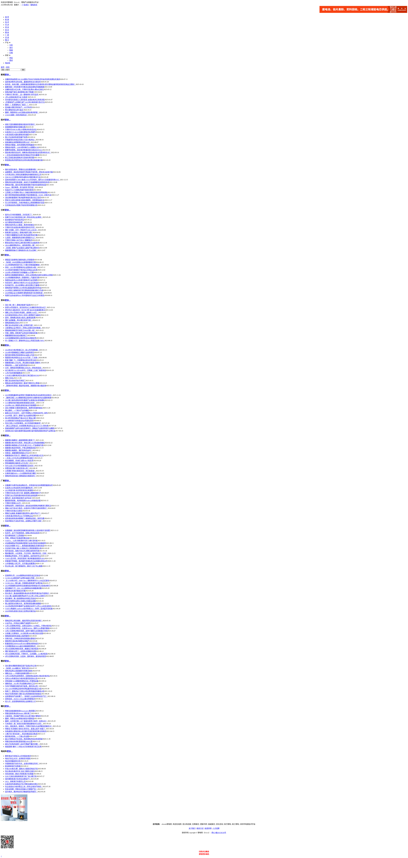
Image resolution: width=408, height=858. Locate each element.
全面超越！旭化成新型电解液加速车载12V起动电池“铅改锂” (27, 530)
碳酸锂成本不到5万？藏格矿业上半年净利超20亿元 (24, 455)
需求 (11, 60)
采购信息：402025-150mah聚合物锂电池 (20, 699)
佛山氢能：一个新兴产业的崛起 (17, 410)
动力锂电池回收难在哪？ (14, 222)
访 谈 (7, 37)
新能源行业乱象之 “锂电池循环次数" (19, 232)
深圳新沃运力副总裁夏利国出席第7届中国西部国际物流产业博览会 (30, 431)
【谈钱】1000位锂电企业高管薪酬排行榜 (20, 262)
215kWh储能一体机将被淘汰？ (16, 115)
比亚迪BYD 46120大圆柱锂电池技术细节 (20, 132)
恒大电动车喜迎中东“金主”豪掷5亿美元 (20, 771)
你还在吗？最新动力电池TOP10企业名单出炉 (22, 283)
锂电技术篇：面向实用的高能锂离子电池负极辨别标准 (25, 185)
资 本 (7, 27)
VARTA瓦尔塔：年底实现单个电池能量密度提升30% (24, 558)
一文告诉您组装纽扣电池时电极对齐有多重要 (22, 155)
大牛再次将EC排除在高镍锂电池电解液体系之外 (23, 174)
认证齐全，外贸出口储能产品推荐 (18, 623)
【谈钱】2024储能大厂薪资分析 (17, 668)
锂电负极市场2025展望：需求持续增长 (19, 225)
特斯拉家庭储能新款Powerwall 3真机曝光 (20, 711)
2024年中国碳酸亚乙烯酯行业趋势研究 (19, 352)
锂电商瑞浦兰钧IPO (12, 323)
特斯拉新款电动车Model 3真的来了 (18, 713)
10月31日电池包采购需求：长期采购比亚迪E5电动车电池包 (27, 676)
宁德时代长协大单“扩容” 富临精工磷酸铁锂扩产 (23, 493)
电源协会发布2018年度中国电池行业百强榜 (21, 280)
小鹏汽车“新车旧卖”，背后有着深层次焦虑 (21, 734)
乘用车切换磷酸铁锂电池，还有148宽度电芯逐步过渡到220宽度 (29, 275)
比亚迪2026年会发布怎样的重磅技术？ (19, 488)
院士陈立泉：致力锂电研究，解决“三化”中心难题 (23, 566)
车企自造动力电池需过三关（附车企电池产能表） (23, 786)
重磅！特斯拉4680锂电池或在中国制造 (19, 718)
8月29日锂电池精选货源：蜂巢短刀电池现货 (21, 649)
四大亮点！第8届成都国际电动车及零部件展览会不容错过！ (27, 593)
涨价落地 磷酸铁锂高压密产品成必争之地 (20, 666)
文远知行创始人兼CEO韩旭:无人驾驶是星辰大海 (23, 548)
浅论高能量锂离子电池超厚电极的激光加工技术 (23, 197)
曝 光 (7, 40)
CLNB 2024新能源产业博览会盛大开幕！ (20, 578)
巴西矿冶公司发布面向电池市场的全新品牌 (21, 495)
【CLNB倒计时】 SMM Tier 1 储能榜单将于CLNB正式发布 (27, 580)
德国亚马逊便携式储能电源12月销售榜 (19, 260)
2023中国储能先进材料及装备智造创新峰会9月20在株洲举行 (27, 586)
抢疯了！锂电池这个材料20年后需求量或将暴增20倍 (24, 691)
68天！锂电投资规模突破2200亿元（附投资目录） (23, 368)
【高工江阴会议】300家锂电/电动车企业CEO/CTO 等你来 (26, 426)
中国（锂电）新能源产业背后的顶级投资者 (21, 333)
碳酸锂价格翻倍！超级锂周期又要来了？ (20, 440)
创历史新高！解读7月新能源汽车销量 (19, 774)
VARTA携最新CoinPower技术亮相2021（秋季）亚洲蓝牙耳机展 (28, 609)
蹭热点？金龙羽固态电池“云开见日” (18, 498)
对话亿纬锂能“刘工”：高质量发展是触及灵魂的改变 (24, 546)
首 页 (7, 17)
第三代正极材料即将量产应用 (16, 137)
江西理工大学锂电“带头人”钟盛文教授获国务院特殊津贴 (26, 192)
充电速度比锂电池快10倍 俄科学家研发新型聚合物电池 (25, 731)
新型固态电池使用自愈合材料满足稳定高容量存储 (23, 160)
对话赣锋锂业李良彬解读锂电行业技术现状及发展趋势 (25, 543)
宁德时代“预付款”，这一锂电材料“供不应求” (22, 94)
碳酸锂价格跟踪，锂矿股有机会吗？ (18, 450)
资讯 (7, 67)
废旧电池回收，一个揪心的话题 (17, 736)
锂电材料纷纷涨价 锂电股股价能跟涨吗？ (20, 476)
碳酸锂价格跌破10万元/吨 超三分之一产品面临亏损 (24, 445)
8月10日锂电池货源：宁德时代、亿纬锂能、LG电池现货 (26, 654)
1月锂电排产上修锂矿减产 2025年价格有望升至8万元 (25, 102)
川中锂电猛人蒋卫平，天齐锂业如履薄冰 (20, 563)
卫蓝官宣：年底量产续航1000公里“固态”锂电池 (23, 716)
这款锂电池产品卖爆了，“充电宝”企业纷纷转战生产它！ (26, 696)
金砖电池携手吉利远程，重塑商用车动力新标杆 (23, 82)
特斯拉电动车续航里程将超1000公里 (18, 741)
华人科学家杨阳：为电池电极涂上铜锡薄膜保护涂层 (24, 203)
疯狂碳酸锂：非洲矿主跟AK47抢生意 (19, 460)
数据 (11, 50)
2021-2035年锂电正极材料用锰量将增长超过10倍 (23, 689)
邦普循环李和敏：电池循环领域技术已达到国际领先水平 (26, 561)
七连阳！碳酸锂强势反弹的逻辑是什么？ (20, 237)
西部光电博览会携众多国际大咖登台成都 (20, 601)
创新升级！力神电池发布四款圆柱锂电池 (20, 638)
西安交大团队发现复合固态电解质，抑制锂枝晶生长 (24, 200)
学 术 (7, 25)
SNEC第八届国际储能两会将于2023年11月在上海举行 (25, 596)
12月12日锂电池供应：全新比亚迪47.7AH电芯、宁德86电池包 (28, 626)
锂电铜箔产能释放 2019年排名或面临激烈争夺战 (23, 288)
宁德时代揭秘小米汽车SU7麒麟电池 (18, 240)
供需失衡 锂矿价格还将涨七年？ (17, 468)
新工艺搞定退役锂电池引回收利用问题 (19, 157)
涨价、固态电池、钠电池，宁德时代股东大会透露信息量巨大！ (29, 726)
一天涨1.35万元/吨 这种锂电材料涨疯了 (19, 458)
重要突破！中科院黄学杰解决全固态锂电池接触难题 (24, 87)
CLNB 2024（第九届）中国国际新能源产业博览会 (23, 583)
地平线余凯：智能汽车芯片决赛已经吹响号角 (22, 551)
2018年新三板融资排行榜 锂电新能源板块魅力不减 (24, 290)
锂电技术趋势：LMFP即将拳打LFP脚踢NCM (22, 147)
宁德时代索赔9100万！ (13, 503)
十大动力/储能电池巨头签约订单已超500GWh (22, 375)
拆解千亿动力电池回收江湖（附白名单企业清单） (23, 217)
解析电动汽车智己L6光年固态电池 (18, 756)
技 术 (7, 22)
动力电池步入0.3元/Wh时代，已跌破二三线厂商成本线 (25, 370)
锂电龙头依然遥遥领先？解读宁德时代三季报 (22, 383)
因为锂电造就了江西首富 (14, 535)
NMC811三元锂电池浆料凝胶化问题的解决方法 (22, 177)
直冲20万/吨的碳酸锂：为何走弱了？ (19, 215)
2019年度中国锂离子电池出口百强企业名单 (21, 270)
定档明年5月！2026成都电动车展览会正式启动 (22, 575)
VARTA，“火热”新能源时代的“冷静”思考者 (21, 540)
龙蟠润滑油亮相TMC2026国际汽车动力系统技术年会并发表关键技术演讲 (32, 79)
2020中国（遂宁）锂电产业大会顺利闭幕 (20, 415)
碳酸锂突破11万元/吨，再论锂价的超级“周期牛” (23, 363)
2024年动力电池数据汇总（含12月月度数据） (22, 350)
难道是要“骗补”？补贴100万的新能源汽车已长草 (23, 746)
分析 (11, 45)
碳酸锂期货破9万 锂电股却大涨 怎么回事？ (21, 250)
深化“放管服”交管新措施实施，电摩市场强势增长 (23, 408)
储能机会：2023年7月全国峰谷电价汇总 (20, 683)
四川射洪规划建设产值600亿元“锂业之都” (20, 418)
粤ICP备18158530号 (219, 833)
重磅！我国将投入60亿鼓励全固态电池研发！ (22, 112)
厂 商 (7, 35)
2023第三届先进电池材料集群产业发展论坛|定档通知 (25, 400)
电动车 (7, 63)
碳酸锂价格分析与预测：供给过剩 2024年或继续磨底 (25, 443)
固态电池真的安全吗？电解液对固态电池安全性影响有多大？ (28, 152)
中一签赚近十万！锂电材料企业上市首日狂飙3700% (24, 340)
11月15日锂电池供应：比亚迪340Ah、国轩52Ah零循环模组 (27, 628)
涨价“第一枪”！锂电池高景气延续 (17, 305)
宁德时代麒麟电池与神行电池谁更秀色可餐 (21, 235)
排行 (11, 48)
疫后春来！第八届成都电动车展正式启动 (20, 598)
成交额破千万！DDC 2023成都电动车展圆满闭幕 (23, 588)
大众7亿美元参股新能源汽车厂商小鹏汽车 (21, 776)
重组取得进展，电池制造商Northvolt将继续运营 (22, 500)
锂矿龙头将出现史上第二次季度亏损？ (19, 325)
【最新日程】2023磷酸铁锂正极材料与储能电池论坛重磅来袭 (28, 398)
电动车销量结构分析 (12, 761)
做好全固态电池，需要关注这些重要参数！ (21, 169)
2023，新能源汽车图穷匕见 (15, 781)
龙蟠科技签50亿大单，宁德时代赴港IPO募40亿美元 (24, 89)
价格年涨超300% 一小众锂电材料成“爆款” (20, 473)
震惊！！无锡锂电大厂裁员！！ (17, 105)
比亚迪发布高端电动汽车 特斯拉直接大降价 (21, 784)
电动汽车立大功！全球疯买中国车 (18, 758)
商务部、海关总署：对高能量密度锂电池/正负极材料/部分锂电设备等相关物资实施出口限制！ (40, 84)
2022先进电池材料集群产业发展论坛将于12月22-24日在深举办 (28, 606)
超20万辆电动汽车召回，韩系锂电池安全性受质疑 (23, 739)
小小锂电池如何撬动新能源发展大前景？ (20, 403)
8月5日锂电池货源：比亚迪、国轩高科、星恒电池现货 (25, 656)
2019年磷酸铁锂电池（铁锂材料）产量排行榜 (22, 277)
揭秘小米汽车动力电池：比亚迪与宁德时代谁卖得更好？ (26, 508)
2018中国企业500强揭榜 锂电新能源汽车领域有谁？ (24, 293)
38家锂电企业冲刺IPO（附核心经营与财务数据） (23, 328)
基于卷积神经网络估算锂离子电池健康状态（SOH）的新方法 (28, 195)
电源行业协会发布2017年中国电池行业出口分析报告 (24, 295)
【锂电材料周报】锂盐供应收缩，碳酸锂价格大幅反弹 (25, 386)
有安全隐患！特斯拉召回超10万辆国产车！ (21, 789)
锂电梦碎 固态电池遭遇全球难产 (17, 641)
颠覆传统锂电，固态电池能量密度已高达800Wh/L (23, 150)
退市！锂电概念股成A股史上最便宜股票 (20, 318)
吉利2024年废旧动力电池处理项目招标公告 (21, 678)
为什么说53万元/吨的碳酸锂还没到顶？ (19, 466)
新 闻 (7, 20)
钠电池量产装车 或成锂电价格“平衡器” (19, 92)
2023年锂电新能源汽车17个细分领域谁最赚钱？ (23, 265)
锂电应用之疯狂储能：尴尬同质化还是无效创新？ (23, 621)
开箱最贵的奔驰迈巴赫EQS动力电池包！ (20, 140)
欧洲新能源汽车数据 (12, 766)
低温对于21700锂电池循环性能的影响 (19, 190)
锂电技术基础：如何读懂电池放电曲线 (19, 145)
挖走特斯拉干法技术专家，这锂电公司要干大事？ (23, 521)
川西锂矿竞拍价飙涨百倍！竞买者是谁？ (20, 471)
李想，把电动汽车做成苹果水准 (17, 538)
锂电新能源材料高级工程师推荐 (17, 636)
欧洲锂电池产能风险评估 (14, 220)
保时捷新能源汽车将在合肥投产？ (18, 779)
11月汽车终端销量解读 (13, 373)
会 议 (7, 30)
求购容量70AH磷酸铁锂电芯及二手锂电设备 (21, 681)
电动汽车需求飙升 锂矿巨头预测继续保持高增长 (23, 694)
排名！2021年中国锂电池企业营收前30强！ (21, 267)
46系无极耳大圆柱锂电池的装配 (17, 135)
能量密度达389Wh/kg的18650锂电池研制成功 (22, 643)
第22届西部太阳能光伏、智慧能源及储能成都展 (23, 603)
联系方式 (200, 828)
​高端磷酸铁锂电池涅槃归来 (15, 127)
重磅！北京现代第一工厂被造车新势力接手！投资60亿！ (26, 721)
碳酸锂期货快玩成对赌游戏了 (16, 335)
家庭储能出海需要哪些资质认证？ (18, 142)
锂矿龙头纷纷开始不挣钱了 (15, 380)
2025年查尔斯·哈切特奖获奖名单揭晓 (19, 490)
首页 (2, 67)
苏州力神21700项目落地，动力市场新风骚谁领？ (23, 423)
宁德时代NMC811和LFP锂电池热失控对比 (21, 129)
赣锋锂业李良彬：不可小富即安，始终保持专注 (23, 556)
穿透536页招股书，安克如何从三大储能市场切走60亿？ (26, 307)
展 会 (7, 32)
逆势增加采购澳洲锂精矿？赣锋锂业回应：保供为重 (24, 518)
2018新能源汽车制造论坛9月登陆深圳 (19, 421)
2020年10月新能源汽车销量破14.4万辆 (19, 272)
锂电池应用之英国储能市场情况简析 (18, 671)
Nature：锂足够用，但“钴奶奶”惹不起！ (20, 187)
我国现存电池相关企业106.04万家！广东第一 (22, 357)
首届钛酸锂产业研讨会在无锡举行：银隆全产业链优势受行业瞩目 (29, 428)
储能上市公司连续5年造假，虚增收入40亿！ (21, 312)
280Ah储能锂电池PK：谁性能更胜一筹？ (20, 245)
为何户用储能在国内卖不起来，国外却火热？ (22, 686)
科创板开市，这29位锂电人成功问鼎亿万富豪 (22, 285)
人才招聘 (216, 828)
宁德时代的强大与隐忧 (13, 511)
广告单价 (25, 5)
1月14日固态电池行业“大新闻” (16, 97)
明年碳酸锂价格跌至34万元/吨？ (17, 463)
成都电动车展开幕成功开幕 (15, 591)
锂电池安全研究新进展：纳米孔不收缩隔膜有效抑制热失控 (27, 182)
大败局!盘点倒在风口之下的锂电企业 (19, 516)
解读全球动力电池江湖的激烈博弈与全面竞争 (22, 243)
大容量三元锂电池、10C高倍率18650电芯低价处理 (24, 633)
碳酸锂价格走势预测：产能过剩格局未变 (20, 448)
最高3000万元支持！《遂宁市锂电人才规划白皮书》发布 (26, 413)
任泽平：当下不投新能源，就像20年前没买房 (22, 533)
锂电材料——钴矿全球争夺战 (16, 365)
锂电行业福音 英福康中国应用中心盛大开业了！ (23, 513)
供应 (11, 58)
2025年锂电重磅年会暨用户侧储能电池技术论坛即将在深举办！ (29, 395)
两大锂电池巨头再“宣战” (14, 110)
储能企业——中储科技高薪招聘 (17, 673)
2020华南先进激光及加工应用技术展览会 (20, 611)
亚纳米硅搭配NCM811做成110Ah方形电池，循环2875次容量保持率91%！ (32, 180)
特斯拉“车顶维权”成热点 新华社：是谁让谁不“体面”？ (25, 729)
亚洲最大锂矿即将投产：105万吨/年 (18, 107)
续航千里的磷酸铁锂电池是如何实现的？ (20, 124)
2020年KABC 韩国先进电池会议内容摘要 (20, 405)
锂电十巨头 (9, 378)
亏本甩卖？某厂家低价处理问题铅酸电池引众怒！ (24, 724)
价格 (11, 53)
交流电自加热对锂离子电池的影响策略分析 (21, 205)
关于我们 (192, 828)
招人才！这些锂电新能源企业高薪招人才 (20, 701)
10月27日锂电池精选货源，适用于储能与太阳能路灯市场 (26, 631)
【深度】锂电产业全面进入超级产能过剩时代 (22, 248)
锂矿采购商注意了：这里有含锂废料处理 (20, 651)
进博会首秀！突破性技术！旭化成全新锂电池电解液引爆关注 (28, 506)
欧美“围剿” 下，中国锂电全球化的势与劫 (20, 360)
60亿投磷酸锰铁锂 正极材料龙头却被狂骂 (20, 338)
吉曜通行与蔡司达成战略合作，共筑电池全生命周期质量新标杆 (29, 485)
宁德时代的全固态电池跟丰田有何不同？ (20, 227)
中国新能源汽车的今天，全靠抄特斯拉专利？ (22, 763)
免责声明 (208, 828)
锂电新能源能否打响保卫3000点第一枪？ (20, 330)
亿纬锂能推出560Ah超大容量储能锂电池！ (21, 646)
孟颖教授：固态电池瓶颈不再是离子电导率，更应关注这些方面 (29, 172)
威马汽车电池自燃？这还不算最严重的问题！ (22, 744)
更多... (8, 75)
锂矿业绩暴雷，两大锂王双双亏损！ (18, 320)
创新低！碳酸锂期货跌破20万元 (17, 453)
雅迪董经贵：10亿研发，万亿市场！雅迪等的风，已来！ (26, 553)
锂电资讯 (33, 5)
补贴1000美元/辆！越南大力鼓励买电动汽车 (21, 769)
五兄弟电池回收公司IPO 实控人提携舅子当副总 (23, 315)
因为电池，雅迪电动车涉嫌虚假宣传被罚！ (21, 792)
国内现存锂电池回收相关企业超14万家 (19, 355)
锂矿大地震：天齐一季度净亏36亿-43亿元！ (21, 230)
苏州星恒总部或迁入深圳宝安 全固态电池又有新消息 (25, 100)
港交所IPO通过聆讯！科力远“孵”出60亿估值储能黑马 (25, 310)
